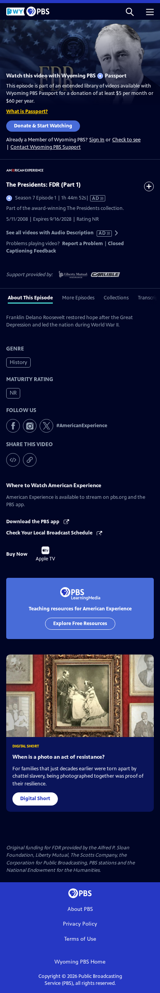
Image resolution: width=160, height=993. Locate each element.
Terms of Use (80, 939)
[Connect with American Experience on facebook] (13, 426)
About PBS (80, 909)
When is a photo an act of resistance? (58, 757)
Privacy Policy (80, 924)
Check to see (126, 140)
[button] (130, 11)
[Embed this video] (13, 460)
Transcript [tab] (149, 298)
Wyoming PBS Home (80, 962)
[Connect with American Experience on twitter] (46, 426)
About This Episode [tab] (30, 298)
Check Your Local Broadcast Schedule (50, 533)
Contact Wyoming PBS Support (45, 147)
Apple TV (45, 554)
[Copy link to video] (30, 460)
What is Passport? (27, 111)
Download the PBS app (33, 522)
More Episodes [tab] (78, 298)
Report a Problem (82, 244)
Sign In (96, 140)
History (18, 362)
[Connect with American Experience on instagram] (30, 426)
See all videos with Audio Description (56, 233)
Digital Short (35, 798)
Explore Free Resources (80, 623)
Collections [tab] (116, 298)
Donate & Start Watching (43, 126)
